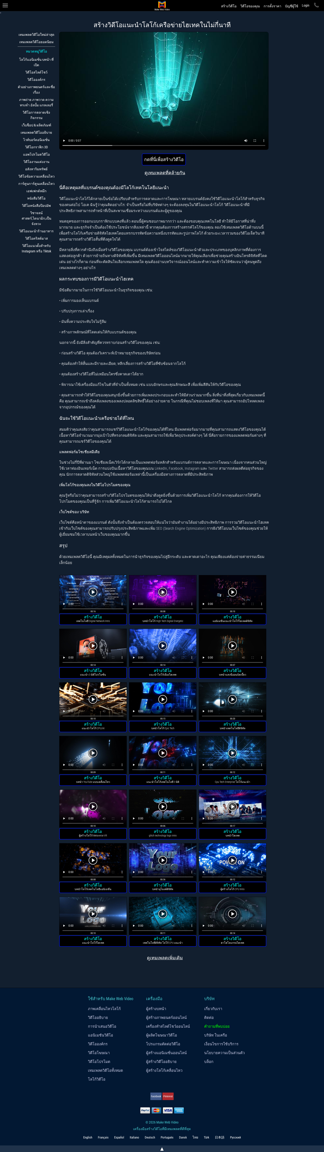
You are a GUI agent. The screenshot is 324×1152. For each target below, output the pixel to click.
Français (103, 1137)
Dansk (183, 1137)
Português (167, 1137)
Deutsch (150, 1137)
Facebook (156, 1096)
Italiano (134, 1137)
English (87, 1137)
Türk (206, 1137)
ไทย (195, 1137)
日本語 (219, 1137)
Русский (235, 1137)
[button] (93, 594)
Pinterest (168, 1096)
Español (119, 1137)
